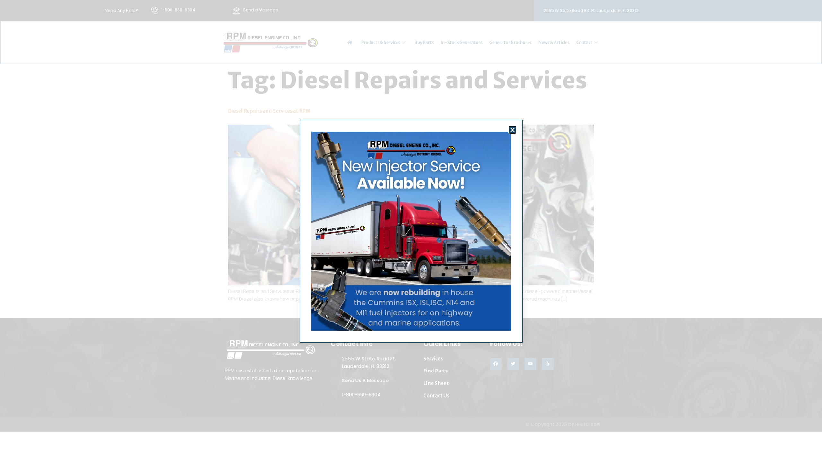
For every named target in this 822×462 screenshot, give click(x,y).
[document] (411, 231)
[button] (512, 130)
